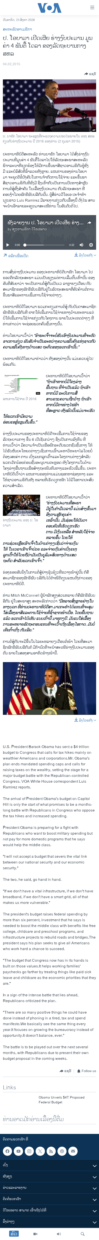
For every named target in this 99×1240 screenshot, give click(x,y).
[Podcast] (62, 1151)
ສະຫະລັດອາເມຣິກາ (17, 29)
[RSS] (51, 1151)
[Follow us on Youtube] (18, 1151)
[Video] (35, 1234)
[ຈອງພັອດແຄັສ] (72, 1151)
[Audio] (59, 1234)
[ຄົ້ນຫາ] (82, 1234)
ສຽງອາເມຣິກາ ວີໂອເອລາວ (29, 229)
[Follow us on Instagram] (29, 1151)
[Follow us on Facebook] (7, 1151)
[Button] (90, 74)
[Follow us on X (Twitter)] (40, 1151)
